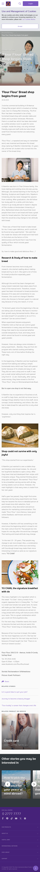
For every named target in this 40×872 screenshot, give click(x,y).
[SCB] (8, 4)
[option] (16, 784)
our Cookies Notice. (28, 19)
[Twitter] (20, 818)
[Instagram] (25, 818)
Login (30, 3)
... (14, 33)
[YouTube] (16, 818)
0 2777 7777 (11, 813)
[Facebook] (3, 818)
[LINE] (7, 818)
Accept (20, 26)
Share (7, 71)
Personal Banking (7, 33)
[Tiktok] (12, 818)
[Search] (20, 3)
